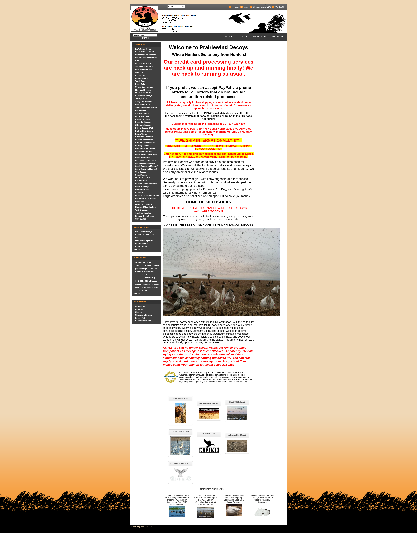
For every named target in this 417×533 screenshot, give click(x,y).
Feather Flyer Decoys (144, 131)
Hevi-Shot (139, 272)
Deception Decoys (143, 122)
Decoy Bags (140, 201)
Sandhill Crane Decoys (145, 143)
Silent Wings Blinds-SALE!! (147, 107)
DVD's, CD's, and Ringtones (147, 195)
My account (260, 37)
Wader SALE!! (141, 72)
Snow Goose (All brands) (146, 169)
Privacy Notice (141, 318)
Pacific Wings (141, 134)
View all (137, 249)
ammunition (143, 262)
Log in (246, 7)
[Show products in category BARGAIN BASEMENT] (209, 418)
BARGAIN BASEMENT (144, 52)
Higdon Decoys (141, 78)
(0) (283, 7)
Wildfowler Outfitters (144, 137)
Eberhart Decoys (142, 187)
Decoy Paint (140, 84)
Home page (231, 37)
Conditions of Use (143, 321)
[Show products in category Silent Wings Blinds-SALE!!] (180, 481)
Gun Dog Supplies (143, 213)
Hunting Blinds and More (146, 184)
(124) (268, 7)
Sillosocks (146, 284)
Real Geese (146, 275)
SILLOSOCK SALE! (143, 63)
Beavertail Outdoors (143, 151)
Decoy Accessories (143, 157)
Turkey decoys (141, 290)
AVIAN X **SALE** (142, 113)
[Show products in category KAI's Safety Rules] (180, 423)
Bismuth (148, 265)
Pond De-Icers (141, 181)
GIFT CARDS (140, 219)
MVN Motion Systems (144, 241)
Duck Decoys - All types (145, 160)
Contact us (277, 37)
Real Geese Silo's (142, 119)
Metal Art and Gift (142, 178)
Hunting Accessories (144, 140)
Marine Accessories (143, 204)
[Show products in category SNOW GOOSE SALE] (180, 454)
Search (245, 37)
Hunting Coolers (142, 146)
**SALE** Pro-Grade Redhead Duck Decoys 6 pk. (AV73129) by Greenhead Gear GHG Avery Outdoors (205, 500)
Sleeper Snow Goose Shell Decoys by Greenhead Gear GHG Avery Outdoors (262, 498)
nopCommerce (146, 527)
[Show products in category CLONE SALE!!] (209, 452)
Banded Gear (140, 110)
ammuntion (139, 265)
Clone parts (153, 269)
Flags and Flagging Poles (146, 207)
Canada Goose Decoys (145, 163)
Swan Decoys (141, 175)
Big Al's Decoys (142, 116)
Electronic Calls (142, 190)
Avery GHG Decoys (143, 102)
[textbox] (145, 35)
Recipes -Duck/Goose (144, 216)
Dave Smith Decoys (143, 69)
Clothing (139, 192)
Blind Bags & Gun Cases (145, 198)
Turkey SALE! (141, 99)
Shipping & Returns (143, 315)
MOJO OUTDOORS (143, 93)
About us (139, 309)
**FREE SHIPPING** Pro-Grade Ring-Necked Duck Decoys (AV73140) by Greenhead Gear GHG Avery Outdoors (177, 500)
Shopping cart (259, 7)
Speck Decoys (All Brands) (146, 166)
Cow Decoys (140, 172)
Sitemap (138, 312)
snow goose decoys (150, 287)
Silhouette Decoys (143, 125)
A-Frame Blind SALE (237, 435)
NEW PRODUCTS (142, 105)
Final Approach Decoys (145, 148)
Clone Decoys (141, 246)
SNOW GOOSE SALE (144, 66)
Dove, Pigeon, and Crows (146, 154)
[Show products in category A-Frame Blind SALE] (237, 451)
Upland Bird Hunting (144, 87)
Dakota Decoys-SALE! (144, 128)
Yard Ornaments (142, 210)
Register (235, 7)
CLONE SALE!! (141, 75)
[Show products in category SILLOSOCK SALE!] (237, 419)
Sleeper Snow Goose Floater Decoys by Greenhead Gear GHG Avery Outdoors (234, 498)
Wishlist (278, 7)
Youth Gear (140, 81)
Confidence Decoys (143, 96)
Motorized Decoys (143, 90)
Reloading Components (145, 55)
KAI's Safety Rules (143, 49)
